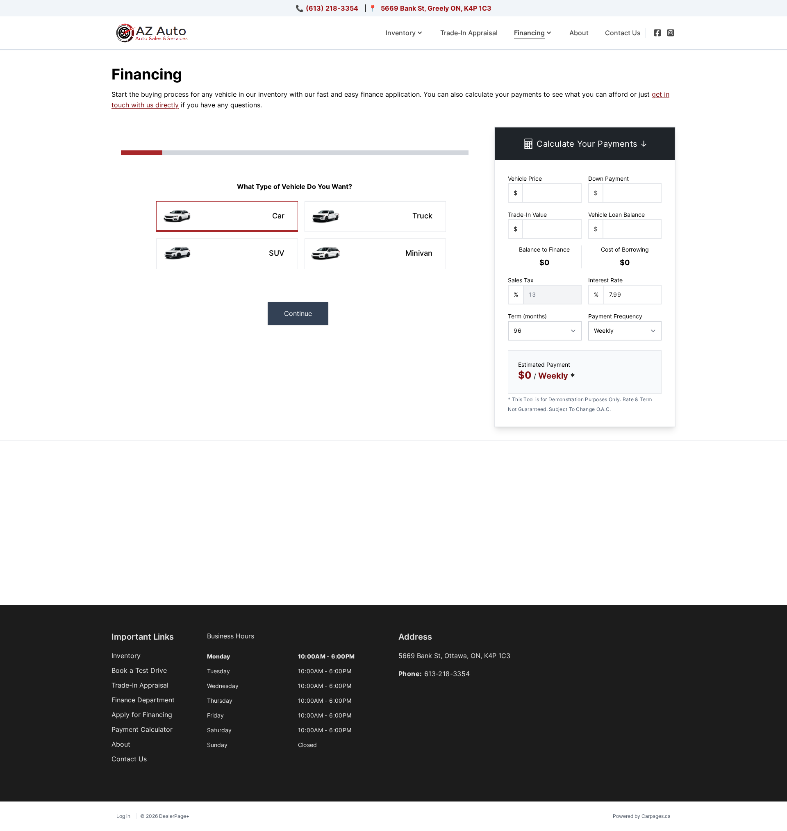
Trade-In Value (527, 214)
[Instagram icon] (671, 33)
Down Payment (608, 178)
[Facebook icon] (657, 33)
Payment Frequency (615, 316)
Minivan (418, 253)
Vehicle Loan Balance (616, 214)
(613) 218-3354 (332, 8)
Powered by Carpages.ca (642, 816)
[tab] (230, 640)
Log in (123, 816)
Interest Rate (605, 280)
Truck (422, 215)
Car (278, 215)
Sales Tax (521, 280)
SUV (276, 253)
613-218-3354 (447, 674)
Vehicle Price (525, 178)
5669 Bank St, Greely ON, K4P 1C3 (436, 8)
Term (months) (527, 316)
